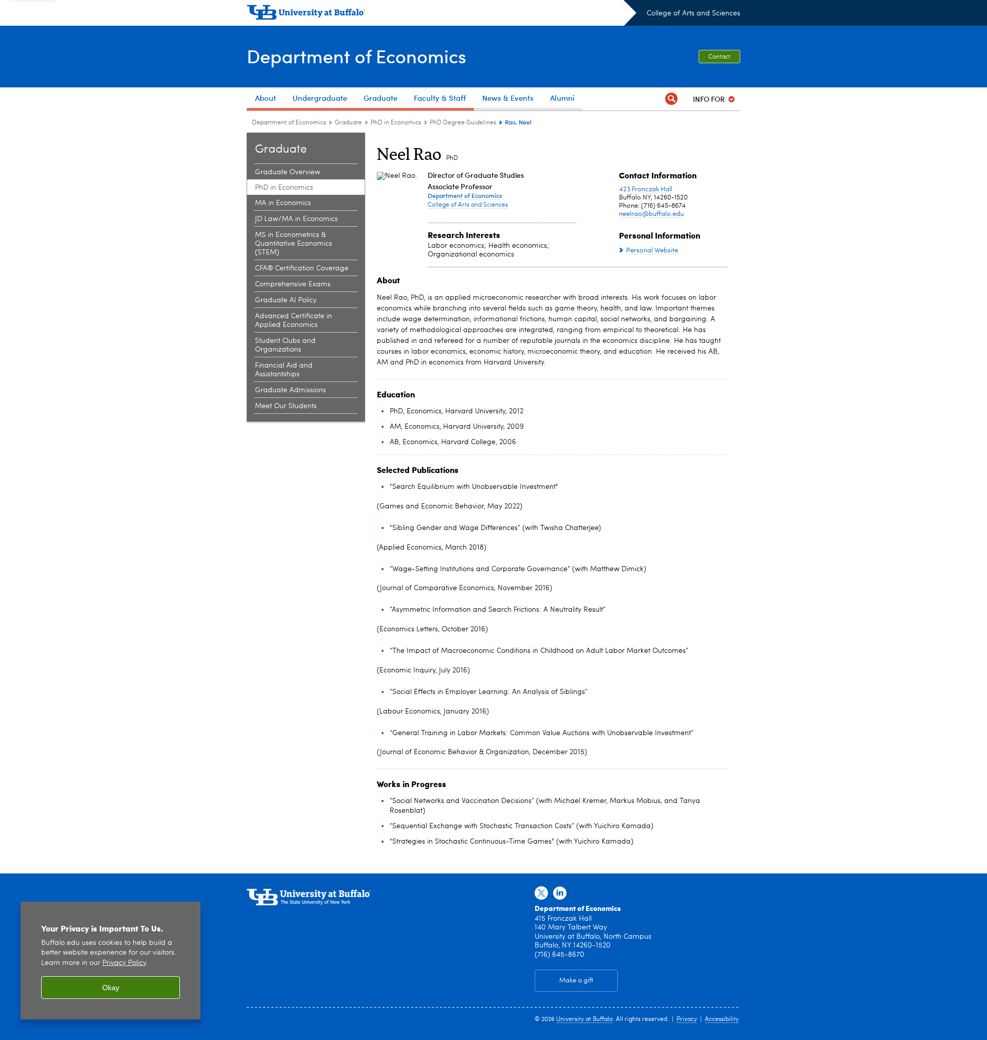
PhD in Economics (396, 123)
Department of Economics (356, 55)
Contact (719, 57)
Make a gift (576, 980)
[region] (110, 960)
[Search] (671, 99)
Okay (110, 987)
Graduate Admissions (290, 390)
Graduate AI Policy (286, 300)
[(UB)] (441, 14)
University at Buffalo (584, 1019)
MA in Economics (283, 203)
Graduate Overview (287, 172)
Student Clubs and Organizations (285, 345)
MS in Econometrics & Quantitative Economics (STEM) (293, 243)
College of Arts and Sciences (693, 13)
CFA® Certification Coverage (302, 268)
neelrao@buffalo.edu (651, 214)
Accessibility (722, 1019)
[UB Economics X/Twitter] (541, 893)
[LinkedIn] (559, 893)
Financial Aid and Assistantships (284, 370)
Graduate (348, 123)
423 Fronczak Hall (645, 189)
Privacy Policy (124, 963)
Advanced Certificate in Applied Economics (293, 321)
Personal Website (652, 250)
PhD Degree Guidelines (463, 123)
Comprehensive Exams (293, 284)
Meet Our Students (286, 406)
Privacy (687, 1019)
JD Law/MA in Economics (296, 219)
